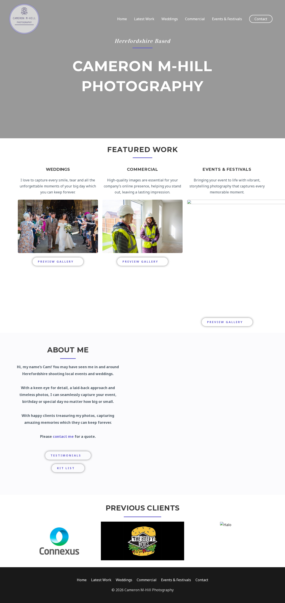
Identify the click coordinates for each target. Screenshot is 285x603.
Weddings (169, 18)
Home (122, 18)
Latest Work (144, 18)
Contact (201, 579)
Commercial (195, 18)
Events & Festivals (227, 18)
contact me (63, 436)
